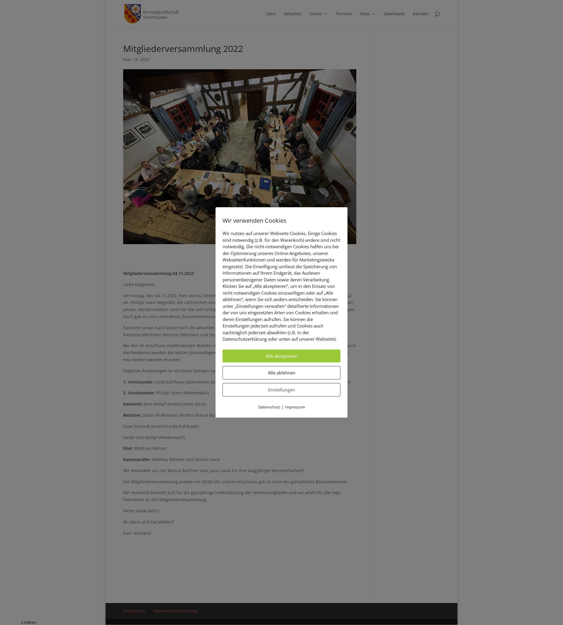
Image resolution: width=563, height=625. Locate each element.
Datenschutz (269, 407)
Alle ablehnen (281, 373)
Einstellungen (281, 390)
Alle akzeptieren (282, 356)
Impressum (295, 407)
